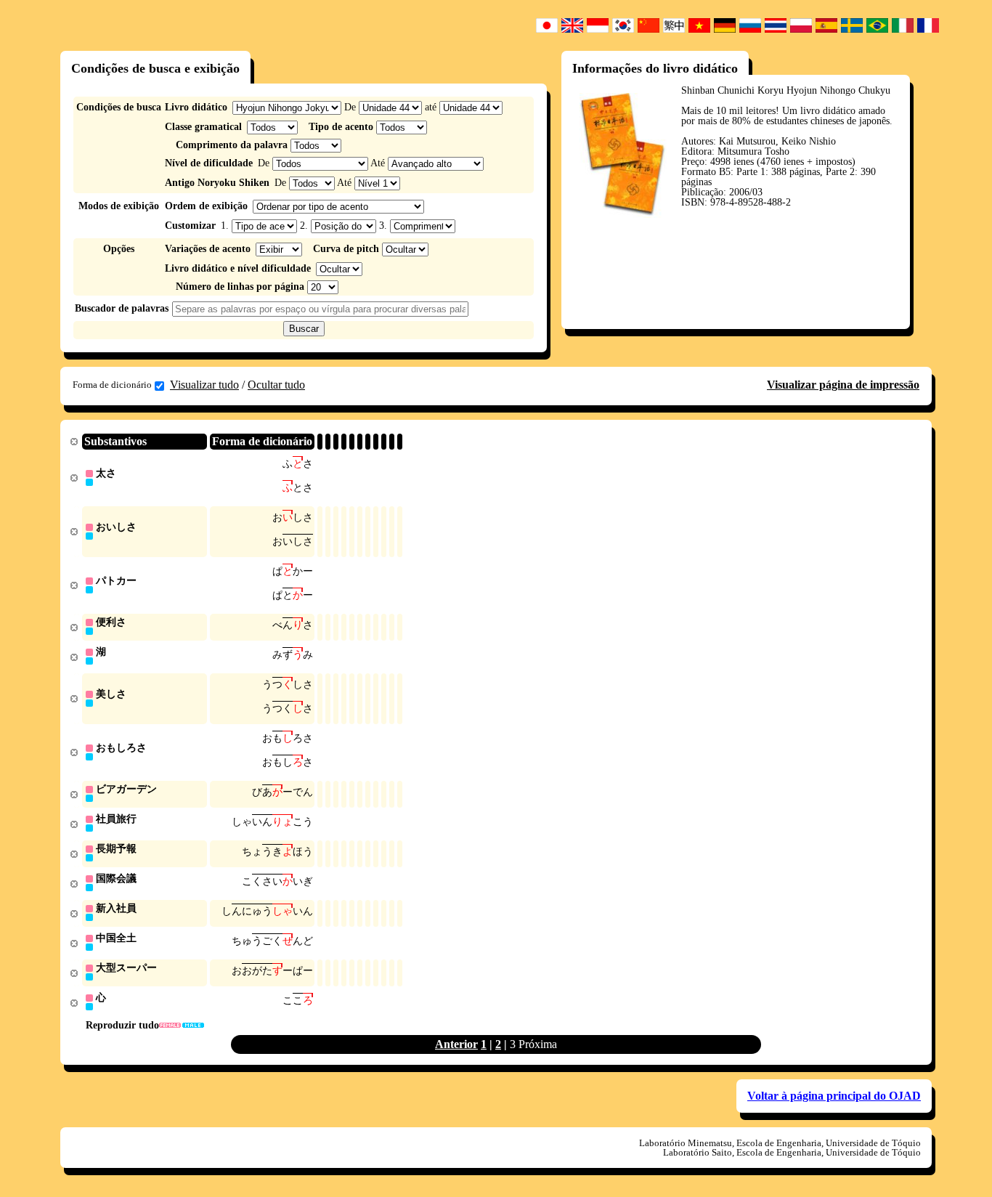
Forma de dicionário (112, 384)
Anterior (456, 1044)
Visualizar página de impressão (843, 384)
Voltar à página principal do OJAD (834, 1096)
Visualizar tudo (204, 384)
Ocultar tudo (276, 384)
